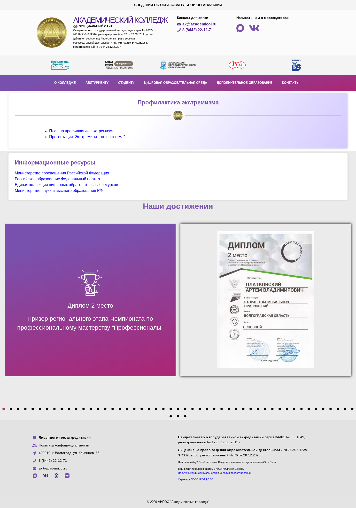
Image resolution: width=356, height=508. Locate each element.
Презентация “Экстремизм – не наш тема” (87, 137)
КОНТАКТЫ (291, 83)
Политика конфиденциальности (64, 445)
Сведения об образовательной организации (178, 5)
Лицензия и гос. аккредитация (65, 437)
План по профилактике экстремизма (82, 131)
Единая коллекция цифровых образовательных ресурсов (66, 185)
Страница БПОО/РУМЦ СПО (196, 479)
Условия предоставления (235, 472)
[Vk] (45, 475)
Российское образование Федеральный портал (57, 179)
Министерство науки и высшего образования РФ (59, 190)
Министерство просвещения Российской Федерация (62, 173)
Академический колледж (120, 20)
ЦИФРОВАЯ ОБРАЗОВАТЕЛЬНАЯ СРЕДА (175, 83)
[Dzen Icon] (67, 475)
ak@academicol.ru (53, 468)
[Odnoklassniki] (56, 475)
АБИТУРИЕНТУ (96, 83)
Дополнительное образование (244, 83)
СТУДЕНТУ (126, 83)
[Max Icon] (35, 475)
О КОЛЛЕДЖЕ (65, 83)
